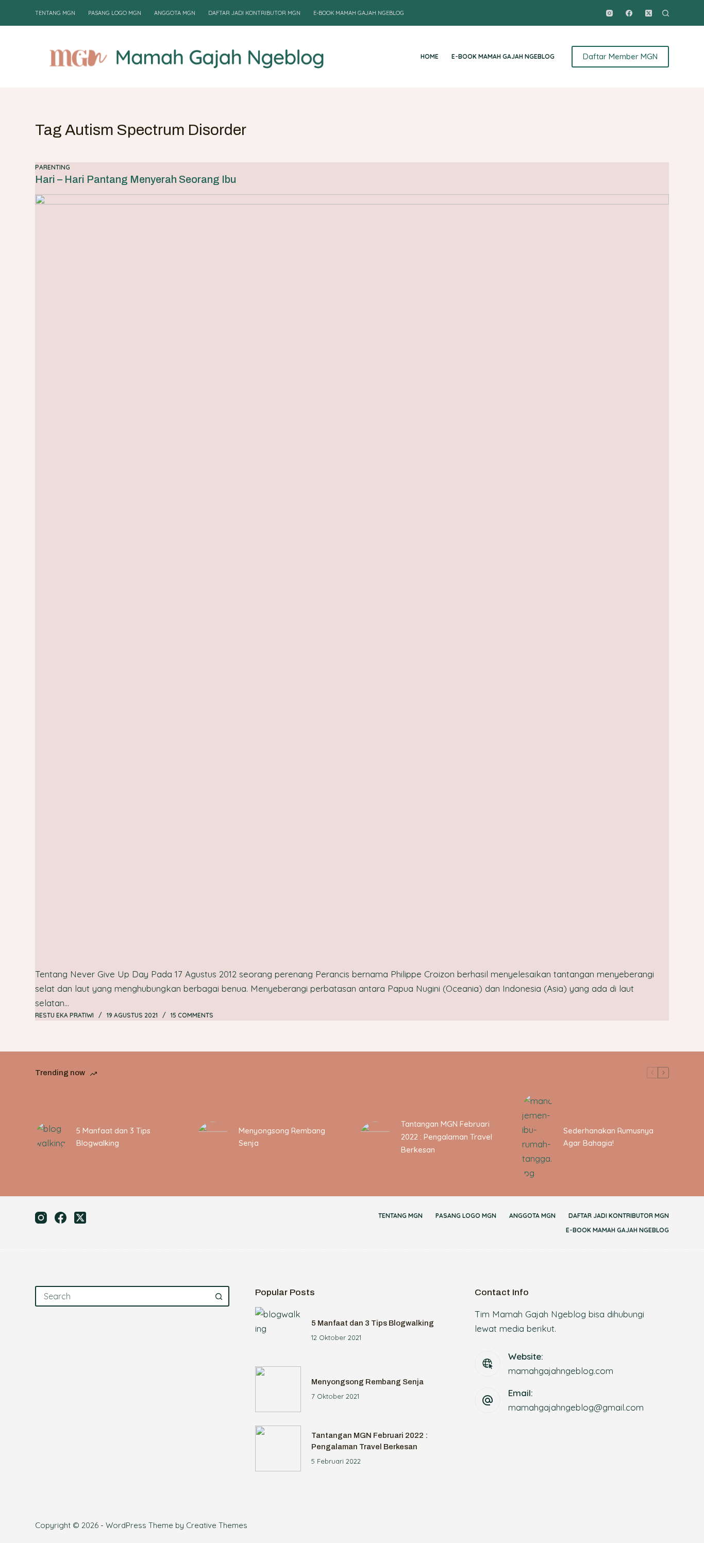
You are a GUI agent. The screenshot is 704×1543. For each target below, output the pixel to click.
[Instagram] (609, 13)
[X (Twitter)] (648, 13)
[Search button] (219, 1296)
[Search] (665, 13)
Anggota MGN (174, 12)
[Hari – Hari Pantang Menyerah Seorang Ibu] (351, 580)
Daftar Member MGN (620, 56)
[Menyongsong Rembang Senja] (212, 1137)
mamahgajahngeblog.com (560, 1370)
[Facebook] (629, 13)
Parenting (52, 167)
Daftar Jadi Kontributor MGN (254, 12)
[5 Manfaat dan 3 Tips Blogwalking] (50, 1137)
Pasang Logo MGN (114, 12)
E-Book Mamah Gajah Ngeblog (358, 12)
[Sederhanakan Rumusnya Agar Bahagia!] (537, 1137)
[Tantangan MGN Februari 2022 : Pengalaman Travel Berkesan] (375, 1137)
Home (430, 56)
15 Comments (192, 1015)
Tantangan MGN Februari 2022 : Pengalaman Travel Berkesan (446, 1137)
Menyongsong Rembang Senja (282, 1137)
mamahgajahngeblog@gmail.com (576, 1407)
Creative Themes (216, 1525)
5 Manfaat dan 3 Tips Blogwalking (113, 1137)
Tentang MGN (55, 12)
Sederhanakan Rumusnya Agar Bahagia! (608, 1137)
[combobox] (122, 1296)
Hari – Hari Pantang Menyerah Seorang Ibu (135, 179)
